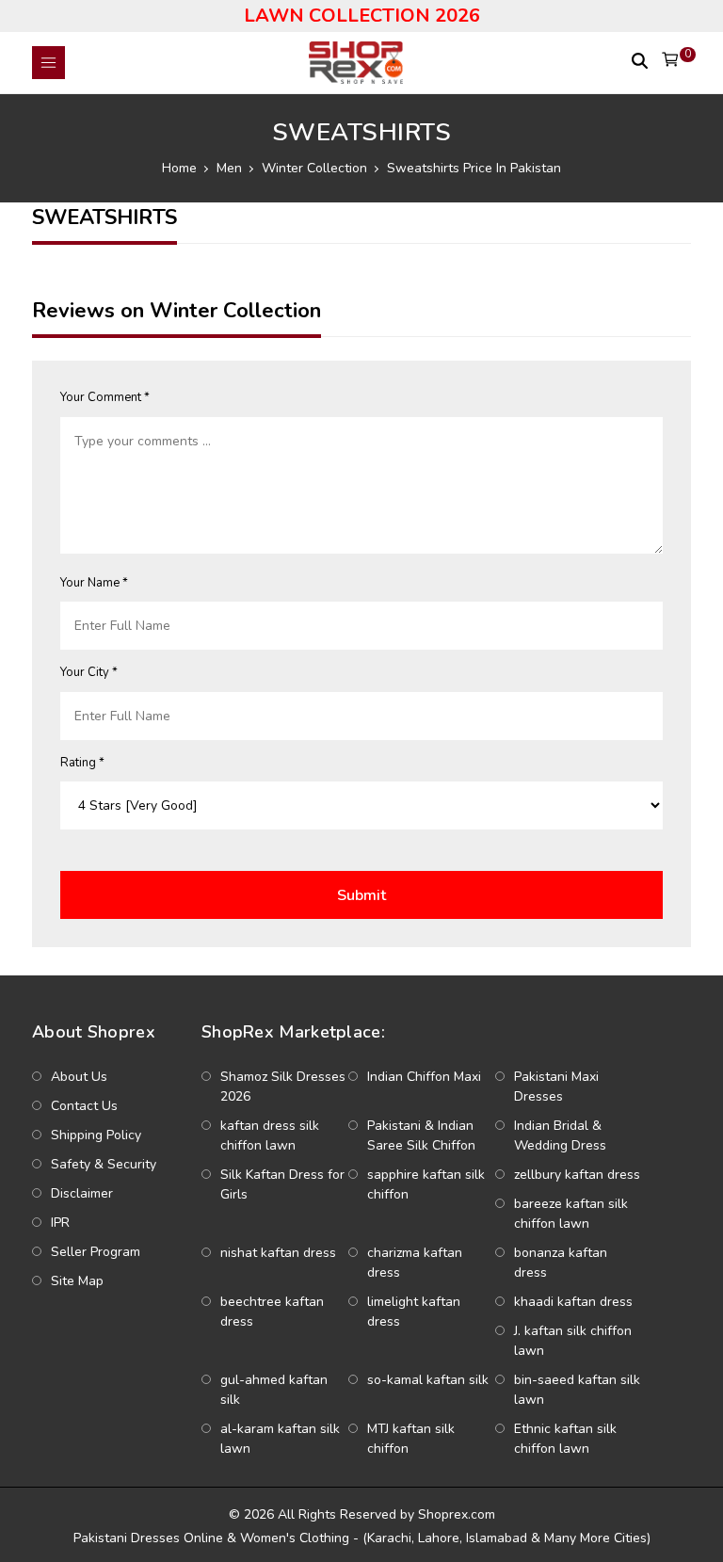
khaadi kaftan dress (573, 1302)
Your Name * (94, 582)
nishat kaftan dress (278, 1253)
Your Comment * (105, 397)
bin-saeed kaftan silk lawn (577, 1390)
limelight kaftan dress (413, 1311)
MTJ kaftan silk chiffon (411, 1438)
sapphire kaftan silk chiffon (426, 1184)
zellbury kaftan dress (577, 1175)
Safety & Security (103, 1164)
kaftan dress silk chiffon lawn (269, 1135)
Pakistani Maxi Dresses (556, 1086)
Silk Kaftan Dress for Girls (282, 1184)
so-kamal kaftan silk (428, 1380)
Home (179, 168)
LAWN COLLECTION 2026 (362, 15)
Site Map (77, 1281)
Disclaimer (82, 1193)
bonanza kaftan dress (560, 1262)
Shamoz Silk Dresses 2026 (282, 1086)
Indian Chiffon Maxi (424, 1077)
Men (229, 168)
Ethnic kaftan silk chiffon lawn (565, 1438)
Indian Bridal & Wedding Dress (560, 1135)
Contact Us (84, 1106)
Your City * (89, 672)
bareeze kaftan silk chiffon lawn (571, 1213)
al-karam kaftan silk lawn (280, 1438)
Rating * (82, 762)
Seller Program (95, 1252)
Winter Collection (314, 168)
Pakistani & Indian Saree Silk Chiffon (421, 1135)
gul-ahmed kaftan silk (274, 1390)
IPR (60, 1223)
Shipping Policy (96, 1135)
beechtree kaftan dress (272, 1311)
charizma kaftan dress (414, 1262)
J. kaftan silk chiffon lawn (573, 1341)
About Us (79, 1077)
